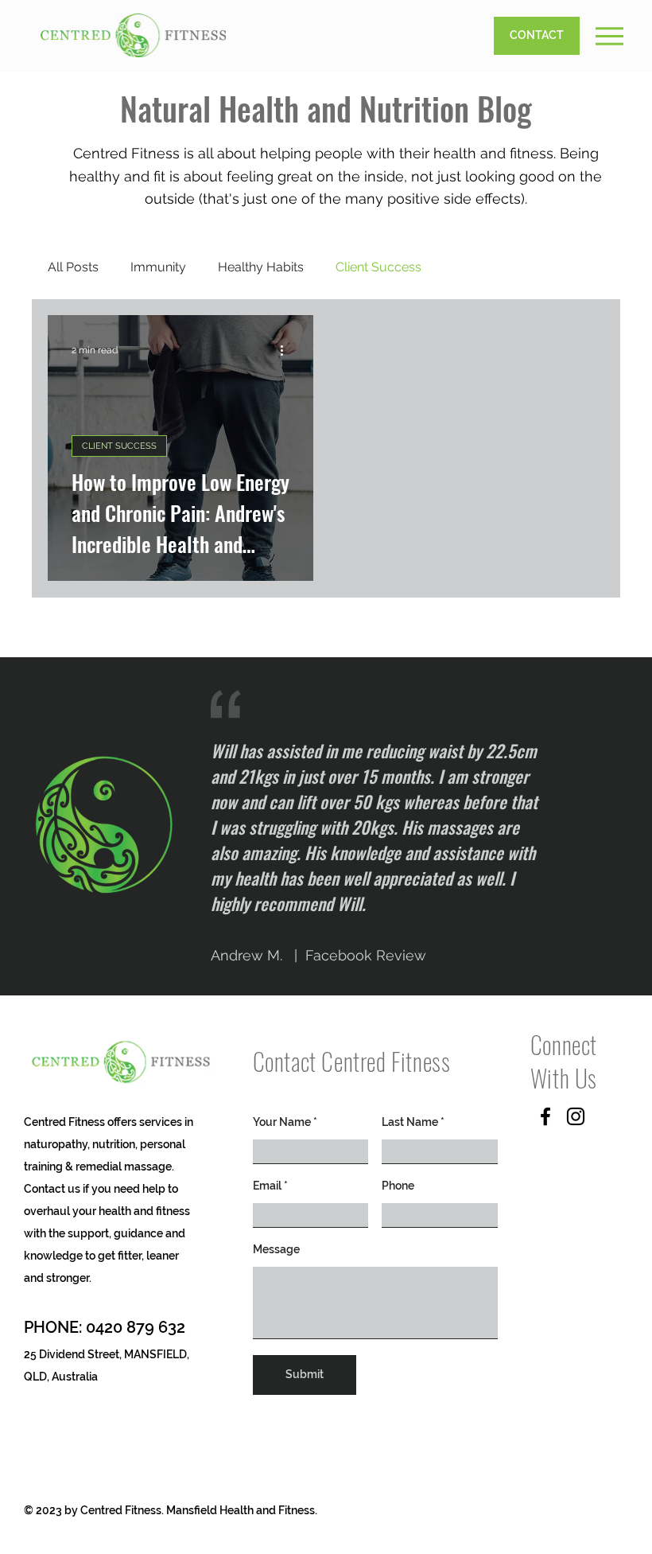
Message (276, 1249)
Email (267, 1185)
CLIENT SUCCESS (119, 446)
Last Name (410, 1122)
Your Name (282, 1122)
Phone (398, 1185)
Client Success (378, 267)
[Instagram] (576, 1116)
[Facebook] (545, 1116)
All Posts (73, 267)
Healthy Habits (261, 267)
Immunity (158, 267)
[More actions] (287, 350)
